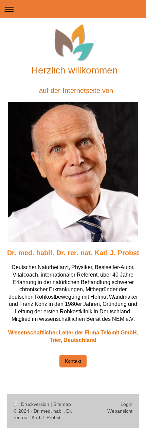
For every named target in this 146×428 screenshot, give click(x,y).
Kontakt (73, 361)
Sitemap (62, 404)
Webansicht (119, 411)
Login (126, 404)
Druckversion (35, 404)
